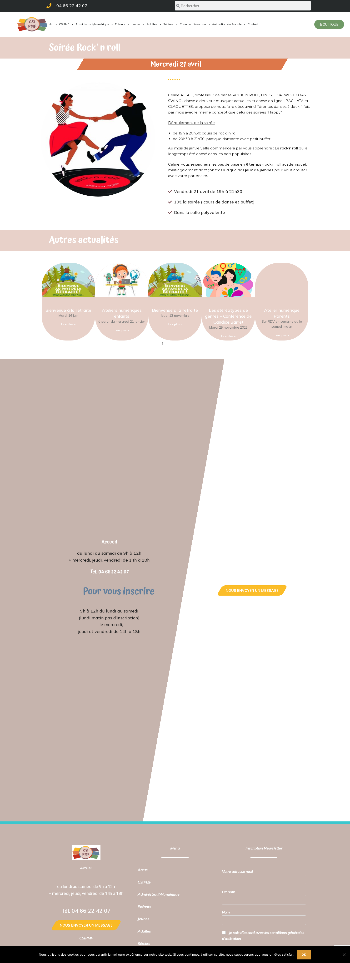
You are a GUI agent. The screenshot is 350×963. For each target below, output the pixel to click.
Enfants (120, 24)
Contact (253, 24)
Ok (304, 954)
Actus (53, 24)
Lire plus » (68, 324)
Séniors (168, 24)
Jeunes (136, 24)
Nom (226, 912)
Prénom (228, 891)
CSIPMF (64, 24)
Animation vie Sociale (226, 24)
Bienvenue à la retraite (68, 310)
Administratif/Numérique (92, 24)
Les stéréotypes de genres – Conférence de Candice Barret (228, 316)
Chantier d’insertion (193, 24)
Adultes (152, 24)
